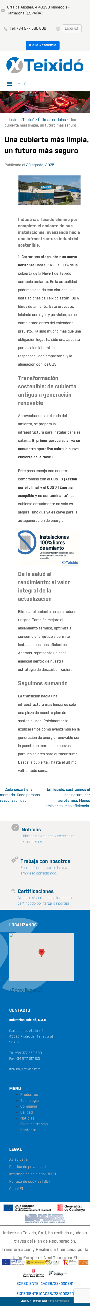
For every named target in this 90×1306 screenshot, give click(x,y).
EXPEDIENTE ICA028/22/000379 (45, 1294)
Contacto (28, 1130)
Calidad (26, 1112)
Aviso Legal (19, 1159)
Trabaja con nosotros (45, 861)
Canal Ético (19, 1189)
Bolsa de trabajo (34, 1124)
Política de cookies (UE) (29, 1181)
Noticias (31, 829)
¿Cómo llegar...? (26, 990)
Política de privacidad (27, 1167)
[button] (41, 953)
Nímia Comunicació (58, 1301)
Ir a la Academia (42, 45)
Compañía (28, 1106)
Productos (29, 1094)
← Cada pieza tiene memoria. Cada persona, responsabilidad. (20, 795)
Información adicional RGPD (32, 1174)
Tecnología (29, 1100)
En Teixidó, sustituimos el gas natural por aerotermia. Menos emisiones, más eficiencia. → (67, 800)
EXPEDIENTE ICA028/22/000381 (45, 1283)
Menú (22, 84)
